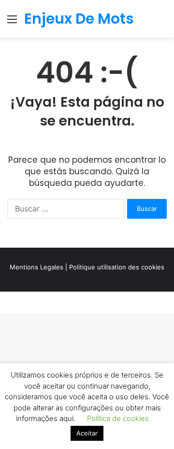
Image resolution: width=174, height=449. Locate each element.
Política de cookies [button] (118, 418)
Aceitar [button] (87, 433)
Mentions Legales (36, 267)
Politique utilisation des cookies (116, 267)
